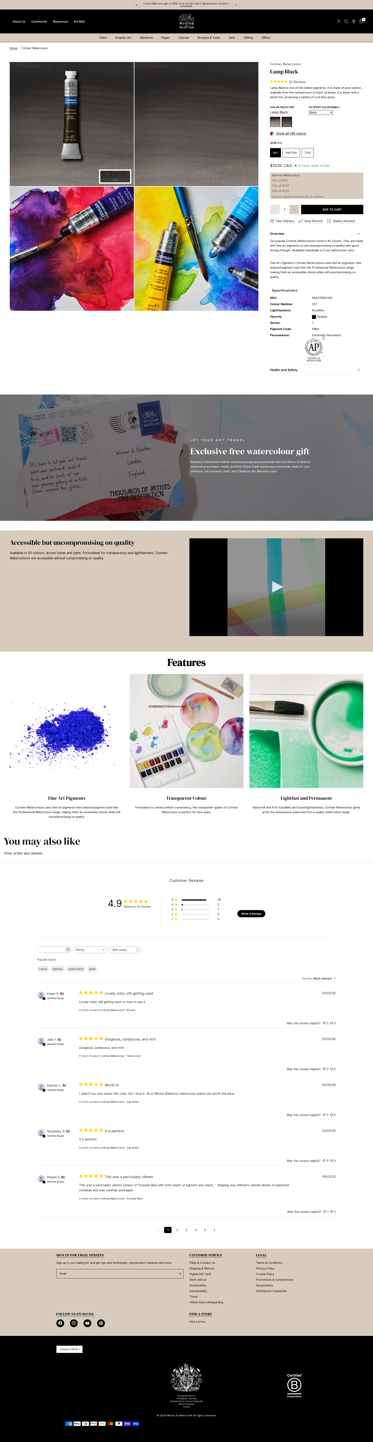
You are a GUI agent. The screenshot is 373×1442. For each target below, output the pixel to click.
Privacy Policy (265, 1268)
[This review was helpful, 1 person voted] (324, 1211)
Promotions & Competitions (274, 1279)
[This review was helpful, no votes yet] (324, 1023)
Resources (60, 21)
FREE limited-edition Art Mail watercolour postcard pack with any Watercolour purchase (186, 5)
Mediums (146, 37)
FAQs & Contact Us (202, 1263)
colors (43, 969)
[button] (276, 586)
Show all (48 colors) (291, 134)
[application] (276, 587)
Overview (277, 234)
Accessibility (197, 1285)
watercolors (76, 969)
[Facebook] (60, 1323)
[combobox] (90, 949)
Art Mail (79, 21)
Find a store (197, 1321)
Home (13, 48)
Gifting (248, 37)
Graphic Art (123, 37)
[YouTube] (87, 1323)
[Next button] (363, 747)
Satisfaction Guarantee (271, 1291)
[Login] (338, 21)
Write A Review (251, 913)
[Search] (346, 21)
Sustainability (198, 1291)
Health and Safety (283, 370)
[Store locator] (354, 21)
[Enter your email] (180, 1273)
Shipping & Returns (202, 1268)
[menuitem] (19, 21)
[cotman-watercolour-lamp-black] (287, 122)
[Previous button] (9, 747)
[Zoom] (125, 70)
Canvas (184, 37)
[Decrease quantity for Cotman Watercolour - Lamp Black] (275, 209)
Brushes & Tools (209, 37)
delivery (57, 969)
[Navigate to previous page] (158, 1230)
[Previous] (136, 4)
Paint (103, 37)
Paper (166, 37)
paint (92, 969)
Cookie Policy (265, 1274)
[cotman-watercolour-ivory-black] (275, 122)
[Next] (236, 4)
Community (39, 21)
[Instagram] (74, 1323)
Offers (266, 37)
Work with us (198, 1279)
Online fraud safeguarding (206, 1302)
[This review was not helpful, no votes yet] (331, 1023)
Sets (232, 37)
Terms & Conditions (269, 1263)
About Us (19, 21)
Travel (193, 1296)
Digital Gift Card (200, 1274)
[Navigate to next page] (214, 1230)
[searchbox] (50, 950)
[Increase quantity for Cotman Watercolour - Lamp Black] (294, 209)
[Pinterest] (101, 1323)
